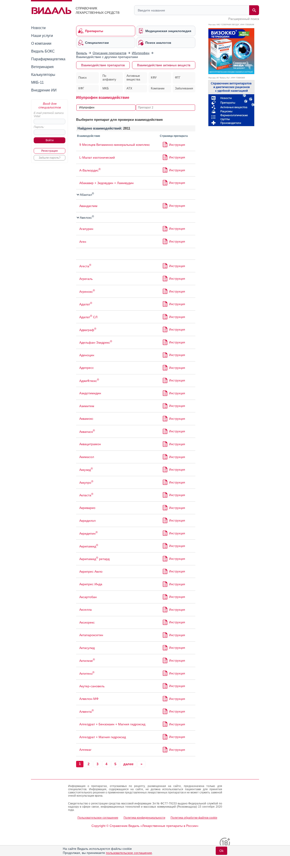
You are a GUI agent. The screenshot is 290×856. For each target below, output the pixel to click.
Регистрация (49, 150)
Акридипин (88, 533)
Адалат (85, 304)
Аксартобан (88, 597)
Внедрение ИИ (44, 90)
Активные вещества (133, 77)
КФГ (81, 88)
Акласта (86, 495)
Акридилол (87, 520)
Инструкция (177, 144)
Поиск (82, 77)
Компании (157, 88)
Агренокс (87, 291)
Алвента (86, 711)
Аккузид (86, 470)
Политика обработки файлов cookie (194, 817)
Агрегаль (86, 279)
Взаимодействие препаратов (103, 65)
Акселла (85, 609)
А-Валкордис (90, 170)
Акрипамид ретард (94, 559)
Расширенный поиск (243, 19)
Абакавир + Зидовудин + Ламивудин (106, 183)
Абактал (86, 194)
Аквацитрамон (90, 444)
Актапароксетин (91, 635)
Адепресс (86, 368)
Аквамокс (86, 418)
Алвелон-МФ (89, 699)
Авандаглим (88, 206)
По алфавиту (109, 77)
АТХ (129, 88)
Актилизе (87, 661)
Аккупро (86, 482)
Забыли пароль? (50, 157)
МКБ (105, 88)
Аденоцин (86, 355)
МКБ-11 (37, 82)
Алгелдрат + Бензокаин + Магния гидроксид (112, 724)
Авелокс (86, 217)
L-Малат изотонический (97, 157)
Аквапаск (87, 432)
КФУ (154, 77)
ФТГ (177, 77)
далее (128, 764)
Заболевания (184, 88)
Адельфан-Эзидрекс (95, 342)
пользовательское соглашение (129, 853)
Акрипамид (88, 546)
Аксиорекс (87, 622)
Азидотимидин (90, 393)
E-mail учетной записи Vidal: (49, 114)
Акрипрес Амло (90, 571)
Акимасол (86, 457)
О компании (41, 43)
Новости (38, 28)
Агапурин (86, 229)
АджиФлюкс (89, 381)
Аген (82, 241)
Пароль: (39, 127)
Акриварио (87, 508)
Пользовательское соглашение (97, 817)
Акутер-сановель (92, 686)
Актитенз (86, 673)
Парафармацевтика (48, 59)
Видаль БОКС (43, 51)
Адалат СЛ (88, 317)
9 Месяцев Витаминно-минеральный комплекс (114, 144)
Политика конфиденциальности (144, 817)
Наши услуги (42, 36)
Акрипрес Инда (90, 584)
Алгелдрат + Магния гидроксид (102, 737)
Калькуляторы (43, 75)
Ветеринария (42, 67)
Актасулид (87, 648)
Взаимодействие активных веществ (163, 65)
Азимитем (86, 406)
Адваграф (87, 330)
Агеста (85, 266)
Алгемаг (85, 749)
